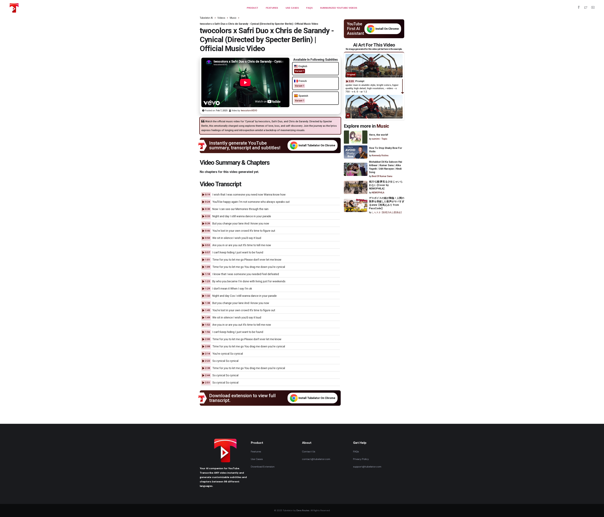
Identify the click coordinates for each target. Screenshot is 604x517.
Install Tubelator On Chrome (317, 145)
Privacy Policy (361, 459)
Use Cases (257, 459)
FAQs (356, 451)
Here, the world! (378, 134)
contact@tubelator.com (316, 459)
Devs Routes (302, 510)
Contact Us (308, 451)
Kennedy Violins (380, 155)
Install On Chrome (387, 28)
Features (256, 451)
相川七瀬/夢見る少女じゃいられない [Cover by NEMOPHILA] (386, 185)
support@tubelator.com (367, 466)
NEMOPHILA (378, 192)
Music (383, 126)
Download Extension (262, 466)
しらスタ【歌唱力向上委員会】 (387, 212)
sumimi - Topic (379, 139)
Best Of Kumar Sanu (382, 176)
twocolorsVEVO (249, 110)
